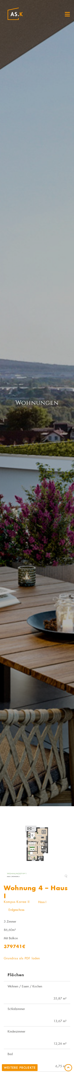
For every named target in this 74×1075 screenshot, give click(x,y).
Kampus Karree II (17, 902)
